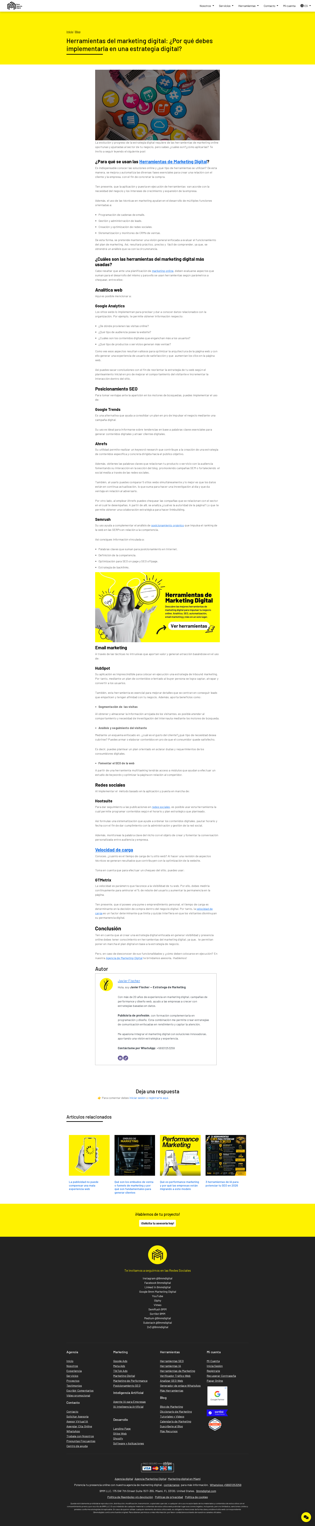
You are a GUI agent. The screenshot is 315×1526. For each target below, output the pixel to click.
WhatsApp (73, 1431)
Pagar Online (215, 1380)
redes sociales (161, 807)
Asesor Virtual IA (77, 1421)
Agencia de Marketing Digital (124, 958)
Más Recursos (169, 1431)
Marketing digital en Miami (184, 1479)
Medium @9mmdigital (157, 1318)
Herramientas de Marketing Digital (173, 161)
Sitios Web (120, 1433)
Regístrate (213, 1371)
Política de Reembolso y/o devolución (130, 1497)
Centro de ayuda (77, 1446)
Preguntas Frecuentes (80, 1441)
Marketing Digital (124, 1376)
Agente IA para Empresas (129, 1401)
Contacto (270, 6)
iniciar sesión (137, 1098)
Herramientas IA (170, 1366)
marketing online (162, 271)
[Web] (125, 1058)
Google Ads (120, 1361)
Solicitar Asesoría (77, 1416)
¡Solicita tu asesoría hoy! (157, 1223)
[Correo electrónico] (120, 1058)
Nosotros (206, 6)
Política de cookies (196, 1497)
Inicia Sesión (215, 1366)
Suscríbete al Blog (171, 1426)
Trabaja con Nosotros (80, 1436)
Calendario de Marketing (175, 1421)
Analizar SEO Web (171, 1380)
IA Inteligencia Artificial (128, 1406)
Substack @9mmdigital (157, 1322)
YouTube (157, 1296)
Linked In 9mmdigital (158, 1287)
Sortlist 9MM (157, 1313)
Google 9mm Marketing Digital (157, 1291)
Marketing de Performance (130, 1380)
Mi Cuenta (213, 1361)
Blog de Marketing (171, 1406)
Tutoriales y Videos (172, 1416)
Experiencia (74, 1371)
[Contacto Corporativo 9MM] (306, 1517)
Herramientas (247, 6)
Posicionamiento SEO (126, 1385)
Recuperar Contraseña (221, 1376)
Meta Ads (119, 1366)
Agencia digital (124, 1479)
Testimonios (74, 1385)
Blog (77, 31)
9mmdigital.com (206, 1491)
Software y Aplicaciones (128, 1443)
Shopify (118, 1438)
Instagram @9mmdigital (157, 1278)
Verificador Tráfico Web (175, 1376)
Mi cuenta (289, 6)
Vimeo (157, 1305)
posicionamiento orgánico (167, 525)
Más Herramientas (171, 1390)
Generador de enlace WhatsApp (180, 1385)
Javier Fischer (129, 980)
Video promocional (78, 1395)
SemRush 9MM (157, 1309)
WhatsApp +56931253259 (225, 1485)
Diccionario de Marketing (176, 1411)
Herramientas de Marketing (177, 1371)
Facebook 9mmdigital (157, 1282)
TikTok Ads (120, 1371)
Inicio (69, 31)
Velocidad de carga (114, 849)
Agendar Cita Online (79, 1426)
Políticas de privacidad (169, 1497)
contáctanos (171, 1485)
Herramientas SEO (172, 1361)
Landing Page (122, 1428)
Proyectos (72, 1380)
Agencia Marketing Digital (150, 1479)
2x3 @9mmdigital (157, 1327)
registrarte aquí (158, 1098)
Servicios (225, 6)
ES (306, 6)
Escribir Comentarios (80, 1390)
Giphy (157, 1300)
